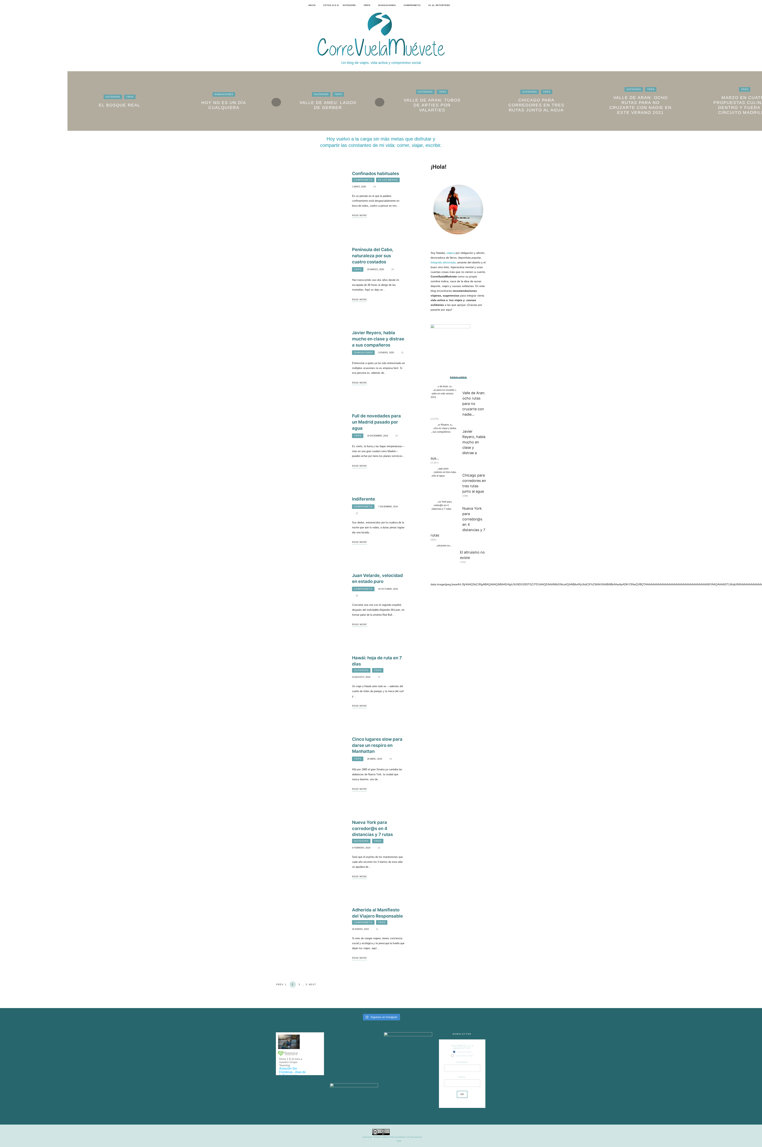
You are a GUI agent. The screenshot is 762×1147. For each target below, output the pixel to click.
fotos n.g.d (331, 5)
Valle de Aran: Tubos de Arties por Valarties (432, 105)
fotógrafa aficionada (443, 262)
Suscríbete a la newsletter (462, 1047)
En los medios (388, 180)
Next (312, 984)
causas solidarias (463, 286)
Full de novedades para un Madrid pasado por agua (376, 422)
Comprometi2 (412, 5)
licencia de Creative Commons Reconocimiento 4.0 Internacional (392, 1137)
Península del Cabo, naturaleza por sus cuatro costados (373, 255)
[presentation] (276, 102)
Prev (280, 984)
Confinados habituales (375, 173)
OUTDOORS (349, 5)
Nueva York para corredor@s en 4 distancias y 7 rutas (372, 828)
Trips (130, 97)
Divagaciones (224, 94)
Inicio (312, 5)
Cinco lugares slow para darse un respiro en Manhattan (377, 745)
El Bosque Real (119, 105)
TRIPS (367, 5)
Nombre (462, 1062)
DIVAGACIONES (387, 5)
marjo (398, 1141)
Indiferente (363, 499)
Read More (359, 215)
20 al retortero (439, 5)
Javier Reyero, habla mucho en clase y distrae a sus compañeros (378, 339)
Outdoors (113, 97)
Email (462, 1077)
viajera (450, 252)
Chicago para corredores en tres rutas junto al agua (536, 105)
